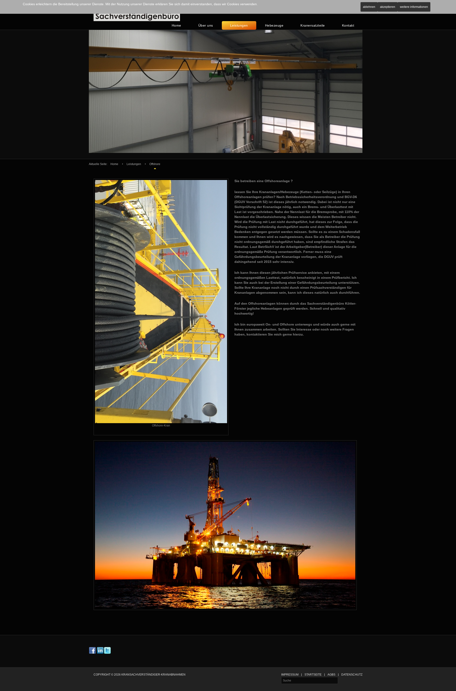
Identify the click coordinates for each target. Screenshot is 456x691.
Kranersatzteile (312, 25)
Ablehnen (369, 7)
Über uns (205, 25)
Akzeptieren (387, 7)
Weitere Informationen (414, 7)
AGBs (331, 674)
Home (176, 25)
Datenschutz (351, 674)
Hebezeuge (274, 25)
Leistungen (239, 25)
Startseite (313, 674)
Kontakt (348, 25)
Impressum (290, 674)
